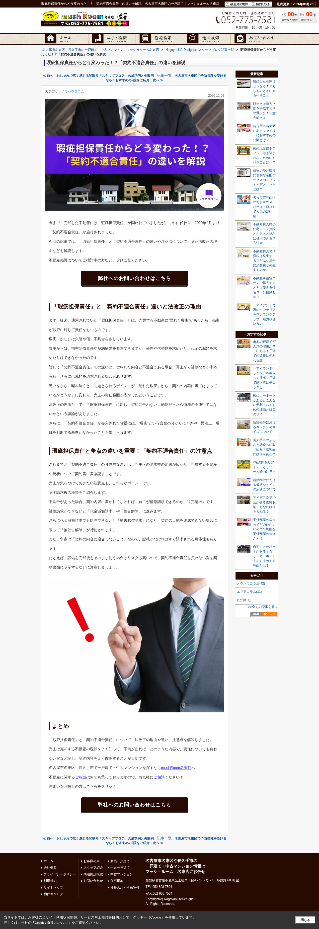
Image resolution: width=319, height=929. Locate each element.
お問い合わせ (93, 881)
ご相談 (80, 777)
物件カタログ (53, 894)
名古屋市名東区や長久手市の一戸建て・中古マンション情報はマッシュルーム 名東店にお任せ (175, 866)
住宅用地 (116, 881)
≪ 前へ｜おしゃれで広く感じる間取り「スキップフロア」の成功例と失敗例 (98, 76)
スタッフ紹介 (93, 867)
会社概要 (50, 867)
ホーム (48, 861)
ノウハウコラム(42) (251, 583)
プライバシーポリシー (60, 874)
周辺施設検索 (93, 874)
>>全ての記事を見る (263, 607)
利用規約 (50, 881)
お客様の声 (91, 861)
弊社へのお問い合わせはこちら (134, 278)
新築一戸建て (120, 861)
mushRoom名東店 (176, 767)
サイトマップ (53, 887)
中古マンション (121, 874)
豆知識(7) (243, 600)
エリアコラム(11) (249, 591)
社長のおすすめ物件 (125, 887)
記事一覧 (164, 76)
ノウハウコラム (72, 91)
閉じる (305, 920)
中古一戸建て (120, 867)
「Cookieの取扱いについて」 (52, 923)
